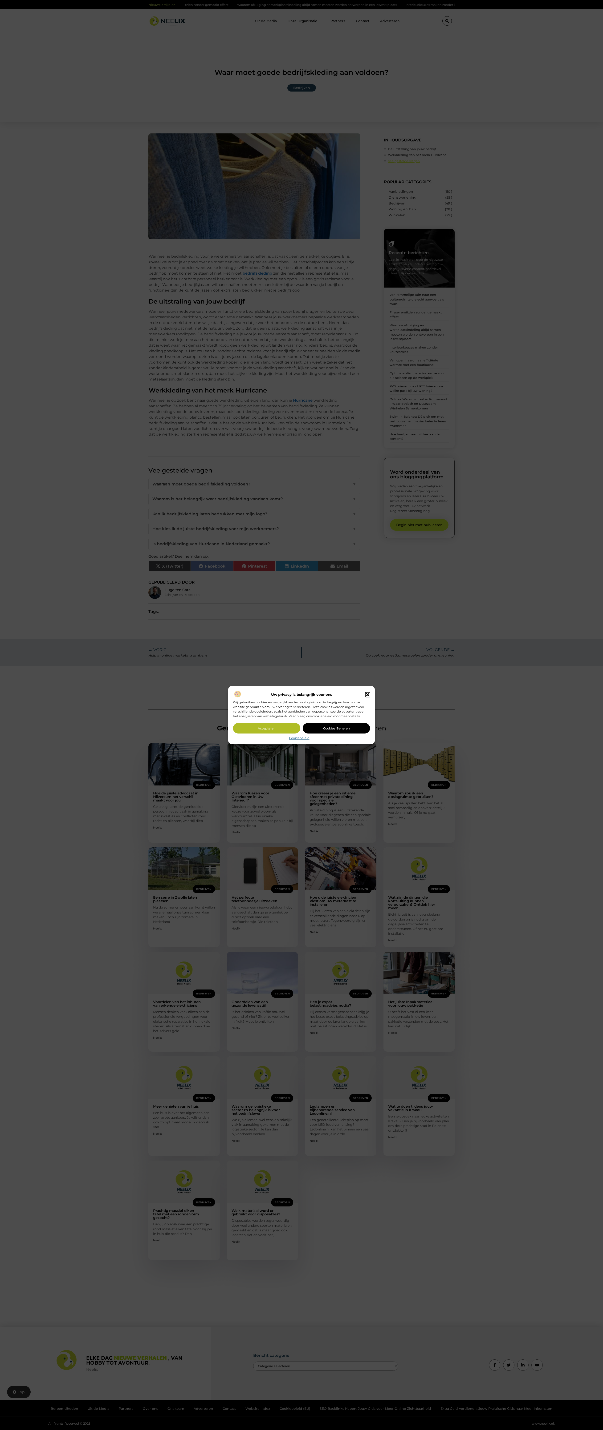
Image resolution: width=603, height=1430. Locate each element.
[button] (367, 695)
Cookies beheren (336, 728)
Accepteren (267, 728)
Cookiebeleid (299, 738)
